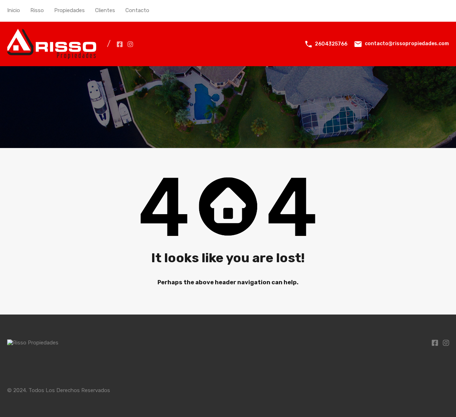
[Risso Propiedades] (51, 56)
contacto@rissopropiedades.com (407, 44)
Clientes (105, 10)
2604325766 (331, 44)
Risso (37, 10)
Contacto (137, 10)
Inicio (13, 10)
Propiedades (69, 10)
